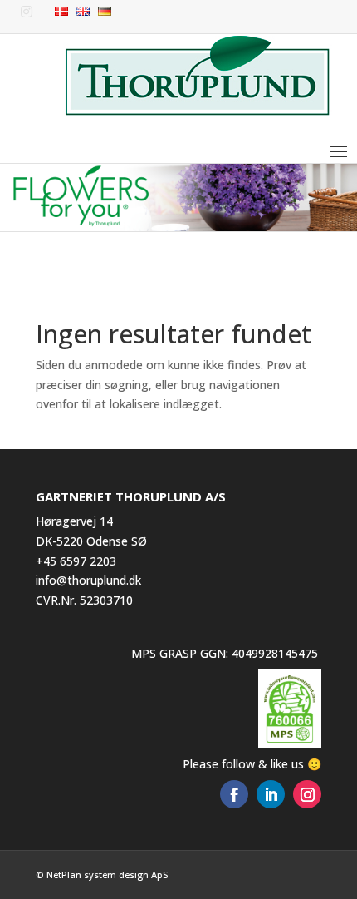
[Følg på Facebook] (234, 794)
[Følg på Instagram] (307, 794)
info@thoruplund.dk (88, 580)
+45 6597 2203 (76, 561)
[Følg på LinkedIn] (271, 794)
